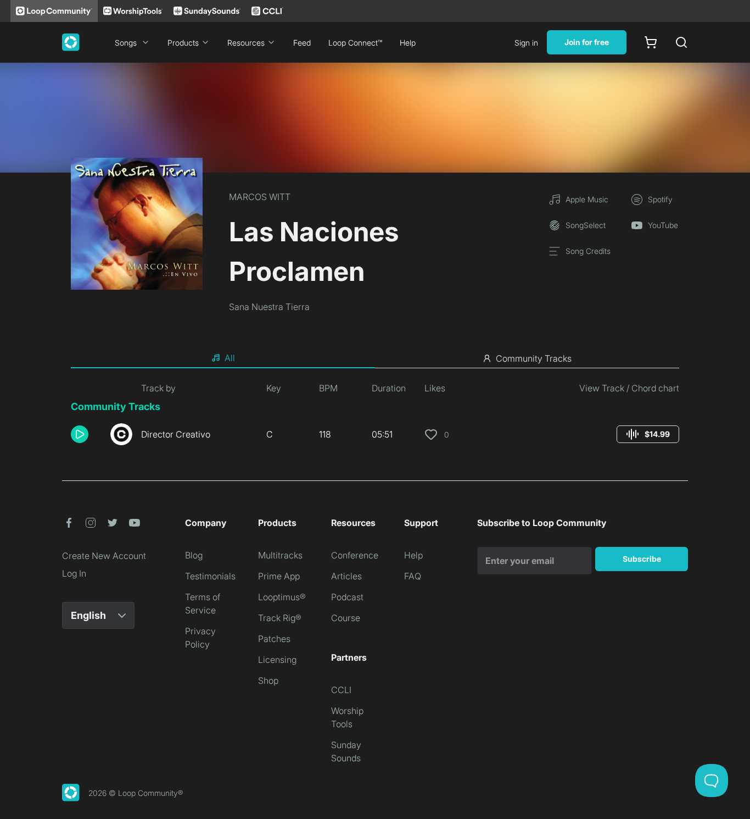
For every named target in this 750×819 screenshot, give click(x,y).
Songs (126, 42)
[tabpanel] (375, 417)
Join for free (586, 42)
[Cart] (650, 42)
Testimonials (210, 576)
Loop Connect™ (355, 42)
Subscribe (642, 558)
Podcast (347, 596)
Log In (74, 573)
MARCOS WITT (259, 196)
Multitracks (280, 555)
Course (345, 617)
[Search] (681, 42)
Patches (274, 638)
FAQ (412, 576)
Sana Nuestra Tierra (269, 306)
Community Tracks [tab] (534, 358)
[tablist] (375, 358)
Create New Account (104, 555)
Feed (302, 42)
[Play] (79, 434)
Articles (346, 576)
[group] (648, 434)
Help (408, 42)
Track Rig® (279, 617)
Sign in (526, 42)
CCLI (341, 689)
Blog (194, 555)
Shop (268, 680)
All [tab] (230, 357)
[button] (86, 434)
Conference (354, 555)
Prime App (279, 576)
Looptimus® (282, 596)
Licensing (277, 659)
